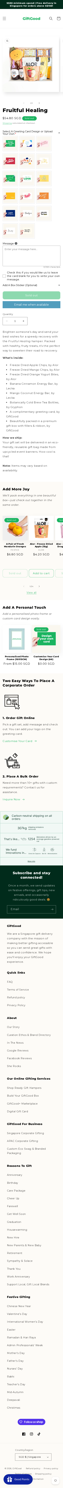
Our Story (13, 1027)
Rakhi (10, 1376)
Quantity (8, 314)
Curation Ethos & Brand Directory (29, 1035)
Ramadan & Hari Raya (21, 1337)
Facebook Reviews (19, 1058)
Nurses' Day (15, 1368)
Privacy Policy (16, 1005)
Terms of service (23, 1474)
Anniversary (14, 1174)
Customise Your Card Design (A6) (46, 658)
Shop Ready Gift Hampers (24, 1087)
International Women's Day (25, 1321)
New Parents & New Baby (24, 1245)
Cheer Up (13, 1198)
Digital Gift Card (17, 1111)
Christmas (13, 1407)
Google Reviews (17, 1050)
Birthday (12, 1182)
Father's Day (15, 1360)
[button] (4, 18)
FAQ (10, 981)
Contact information (33, 1479)
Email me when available (31, 304)
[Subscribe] (52, 909)
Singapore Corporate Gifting (25, 1133)
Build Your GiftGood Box (23, 1095)
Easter (11, 1329)
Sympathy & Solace (20, 1260)
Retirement (14, 1253)
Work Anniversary (18, 1276)
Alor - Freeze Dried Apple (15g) (41, 545)
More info (31, 861)
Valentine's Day (17, 1314)
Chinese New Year (19, 1306)
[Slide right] (39, 103)
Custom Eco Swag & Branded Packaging (26, 1151)
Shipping (7, 123)
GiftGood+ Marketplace (22, 1103)
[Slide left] (24, 103)
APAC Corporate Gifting (22, 1141)
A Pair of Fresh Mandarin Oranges (15, 545)
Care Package (16, 1190)
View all (32, 592)
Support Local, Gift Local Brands (28, 1284)
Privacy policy (51, 1468)
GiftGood (17, 1468)
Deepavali (13, 1400)
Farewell (12, 1206)
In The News (15, 1042)
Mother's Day (16, 1353)
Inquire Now (11, 799)
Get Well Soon (16, 1214)
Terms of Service (18, 989)
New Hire (13, 1237)
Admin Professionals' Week (25, 1345)
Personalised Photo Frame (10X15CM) (17, 658)
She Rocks (14, 1066)
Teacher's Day (16, 1384)
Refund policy (16, 997)
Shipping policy (43, 1474)
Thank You (13, 1268)
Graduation (14, 1222)
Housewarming (17, 1229)
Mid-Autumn (15, 1392)
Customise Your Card (17, 741)
